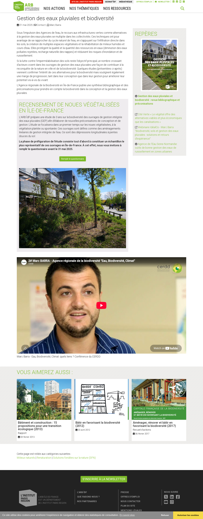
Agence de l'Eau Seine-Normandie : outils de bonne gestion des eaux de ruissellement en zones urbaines (156, 147)
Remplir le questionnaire (72, 159)
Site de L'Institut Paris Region (86, 2)
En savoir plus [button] (127, 515)
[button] (182, 8)
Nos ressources (117, 8)
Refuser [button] (165, 515)
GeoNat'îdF (110, 2)
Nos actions (54, 8)
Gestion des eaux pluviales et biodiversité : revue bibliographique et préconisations (157, 99)
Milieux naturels (26, 457)
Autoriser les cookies (188, 515)
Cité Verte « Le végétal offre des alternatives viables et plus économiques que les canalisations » (158, 118)
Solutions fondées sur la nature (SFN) (74, 457)
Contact (41, 25)
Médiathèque (125, 2)
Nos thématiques (84, 8)
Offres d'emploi (144, 2)
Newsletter (164, 2)
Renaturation (44, 457)
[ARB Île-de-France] (30, 6)
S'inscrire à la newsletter (103, 479)
